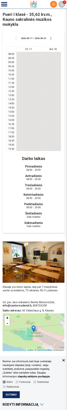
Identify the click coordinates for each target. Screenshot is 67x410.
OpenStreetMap (44, 350)
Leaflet (30, 350)
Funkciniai (24, 382)
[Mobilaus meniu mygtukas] (4, 4)
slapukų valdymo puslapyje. (34, 376)
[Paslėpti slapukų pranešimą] (63, 360)
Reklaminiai (13, 386)
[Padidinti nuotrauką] (33, 262)
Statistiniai (43, 382)
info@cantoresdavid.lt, (17, 305)
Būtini (10, 382)
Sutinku (11, 394)
